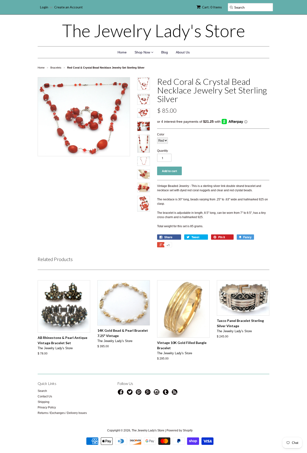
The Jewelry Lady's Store (153, 30)
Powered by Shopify (179, 430)
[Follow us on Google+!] (148, 393)
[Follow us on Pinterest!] (139, 393)
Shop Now (143, 52)
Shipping (43, 402)
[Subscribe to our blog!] (175, 393)
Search (42, 391)
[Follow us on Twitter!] (130, 393)
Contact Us (45, 396)
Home (122, 52)
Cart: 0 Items (212, 7)
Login (44, 7)
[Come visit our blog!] (166, 393)
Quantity (162, 150)
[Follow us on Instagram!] (157, 393)
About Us (183, 52)
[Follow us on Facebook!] (121, 393)
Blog (164, 52)
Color (160, 134)
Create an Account (68, 7)
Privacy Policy (47, 407)
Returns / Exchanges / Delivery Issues (62, 413)
